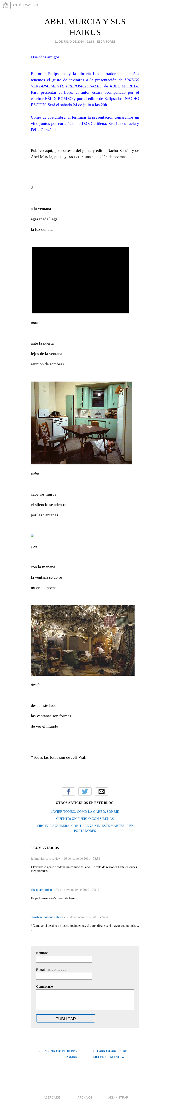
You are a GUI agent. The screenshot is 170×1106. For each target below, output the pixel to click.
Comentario (44, 986)
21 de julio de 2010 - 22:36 (74, 41)
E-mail (51, 969)
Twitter (85, 791)
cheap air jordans (42, 889)
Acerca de (52, 1097)
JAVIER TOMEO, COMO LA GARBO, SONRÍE (85, 811)
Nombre (42, 953)
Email (101, 791)
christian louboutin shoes (47, 917)
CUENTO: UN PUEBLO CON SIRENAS (85, 818)
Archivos (85, 1097)
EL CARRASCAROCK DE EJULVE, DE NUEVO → (110, 1054)
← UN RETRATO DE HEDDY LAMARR (58, 1054)
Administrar (118, 1097)
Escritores (106, 41)
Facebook (68, 791)
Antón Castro (25, 5)
